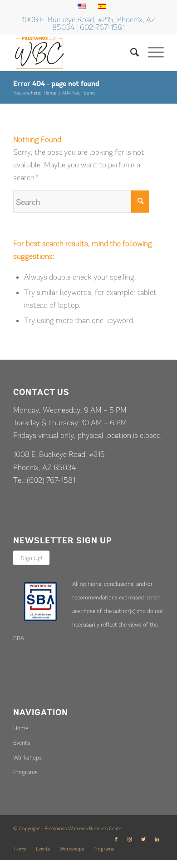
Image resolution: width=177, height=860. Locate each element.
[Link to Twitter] (143, 839)
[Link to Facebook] (116, 839)
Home (20, 728)
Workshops (27, 757)
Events (21, 742)
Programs (25, 772)
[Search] (130, 52)
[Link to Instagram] (130, 839)
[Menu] (151, 52)
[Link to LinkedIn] (157, 839)
